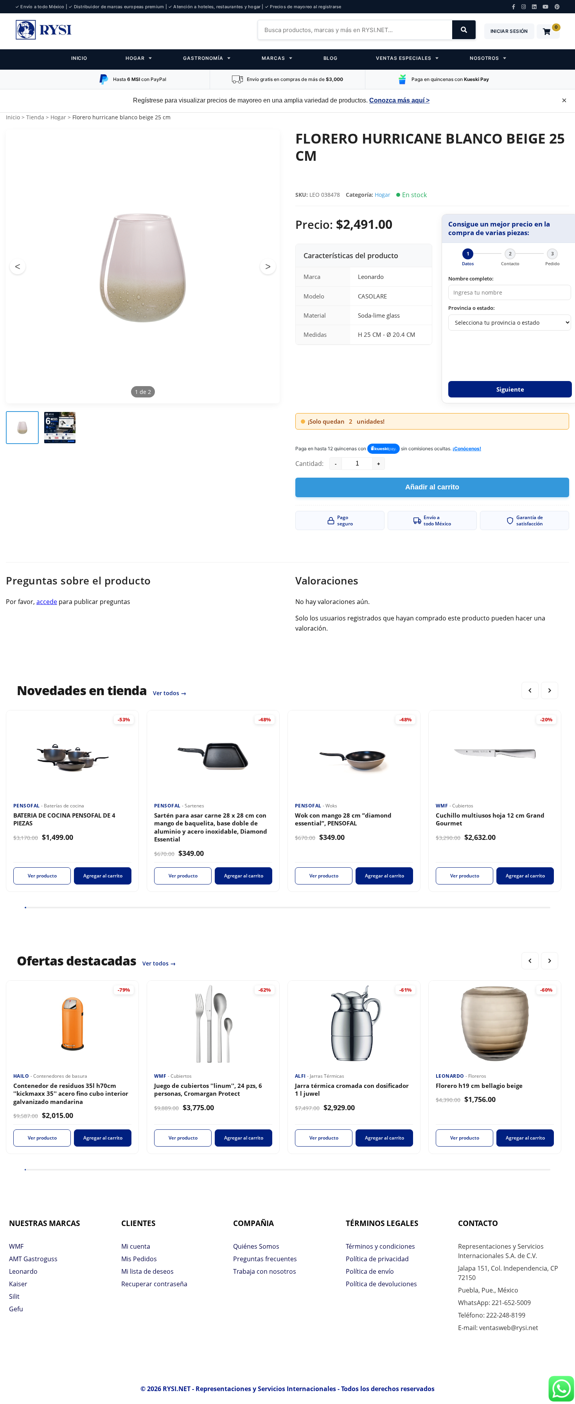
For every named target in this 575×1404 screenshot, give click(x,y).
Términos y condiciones (380, 1246)
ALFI (301, 1076)
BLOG (330, 58)
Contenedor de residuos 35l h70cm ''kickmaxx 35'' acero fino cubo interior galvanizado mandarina (70, 1094)
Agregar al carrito (102, 875)
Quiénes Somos (256, 1246)
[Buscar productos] (464, 29)
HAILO (22, 1076)
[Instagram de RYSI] (523, 7)
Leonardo (23, 1271)
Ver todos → (169, 693)
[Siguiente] (549, 690)
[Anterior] (530, 690)
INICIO (79, 58)
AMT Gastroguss (33, 1259)
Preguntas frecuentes (265, 1259)
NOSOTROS (485, 58)
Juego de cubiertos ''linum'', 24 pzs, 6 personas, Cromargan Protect (208, 1090)
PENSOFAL (27, 805)
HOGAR (135, 58)
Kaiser (18, 1284)
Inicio (13, 117)
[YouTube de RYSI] (545, 7)
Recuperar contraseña (154, 1284)
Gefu (16, 1309)
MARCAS (273, 58)
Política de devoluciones (381, 1284)
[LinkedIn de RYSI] (534, 7)
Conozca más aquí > (399, 100)
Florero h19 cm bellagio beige (479, 1085)
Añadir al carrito (432, 487)
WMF (442, 805)
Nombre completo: (471, 278)
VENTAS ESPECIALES (403, 58)
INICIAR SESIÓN (509, 31)
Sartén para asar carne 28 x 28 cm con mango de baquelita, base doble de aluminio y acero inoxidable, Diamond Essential (210, 827)
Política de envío (370, 1271)
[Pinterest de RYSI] (557, 7)
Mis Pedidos (139, 1259)
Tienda (35, 117)
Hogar (58, 117)
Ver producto (42, 875)
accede (46, 601)
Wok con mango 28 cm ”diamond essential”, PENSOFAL (343, 819)
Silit (14, 1296)
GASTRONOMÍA (203, 58)
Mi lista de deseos (147, 1271)
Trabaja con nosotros (264, 1271)
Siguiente (510, 389)
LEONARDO (450, 1076)
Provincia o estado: (471, 307)
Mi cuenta (135, 1246)
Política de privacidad (377, 1259)
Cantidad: (309, 463)
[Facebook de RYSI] (513, 7)
